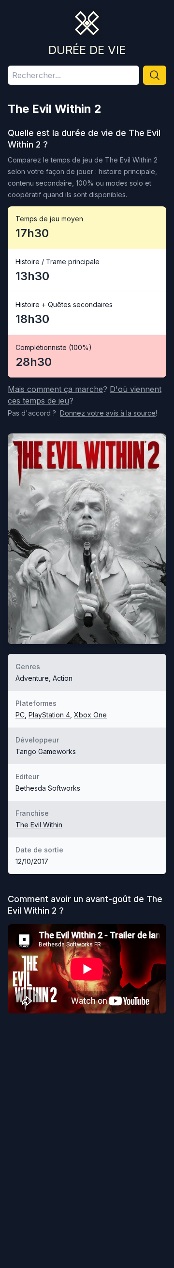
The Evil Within (38, 825)
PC (20, 715)
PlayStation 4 (49, 715)
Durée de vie (87, 50)
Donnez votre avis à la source (108, 413)
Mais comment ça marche (55, 389)
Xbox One (90, 715)
